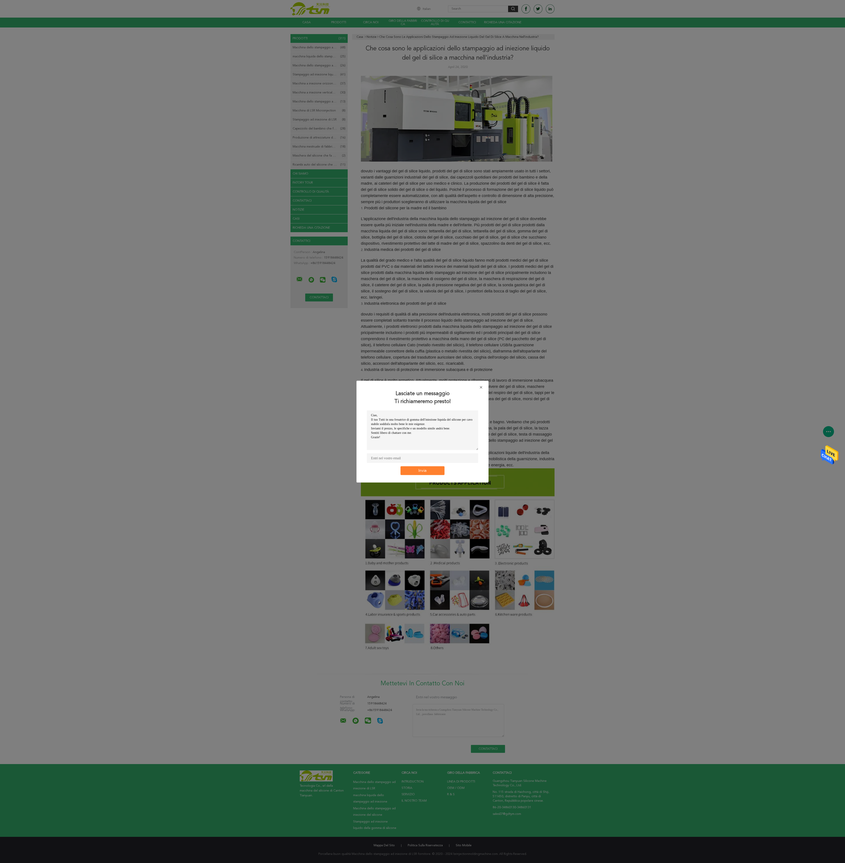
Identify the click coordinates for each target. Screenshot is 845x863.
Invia (422, 471)
